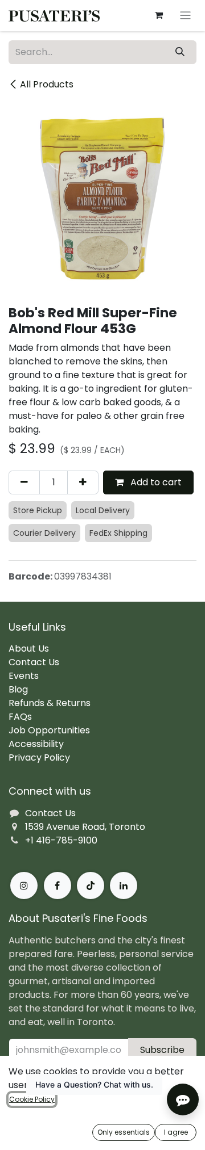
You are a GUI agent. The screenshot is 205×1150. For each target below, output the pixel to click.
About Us (29, 648)
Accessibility (36, 743)
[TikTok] (90, 885)
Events (24, 675)
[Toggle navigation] (185, 16)
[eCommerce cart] (159, 15)
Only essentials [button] (123, 1132)
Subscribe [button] (162, 1049)
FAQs (20, 716)
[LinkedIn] (123, 885)
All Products (46, 84)
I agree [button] (176, 1132)
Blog (18, 689)
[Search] (179, 52)
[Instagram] (24, 885)
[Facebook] (57, 885)
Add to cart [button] (155, 482)
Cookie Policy (32, 1099)
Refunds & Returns (50, 703)
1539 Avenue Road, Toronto (85, 826)
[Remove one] (24, 482)
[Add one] (83, 482)
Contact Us (34, 662)
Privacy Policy (39, 757)
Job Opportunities (49, 730)
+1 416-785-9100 (61, 840)
